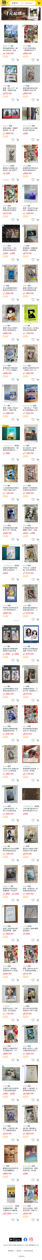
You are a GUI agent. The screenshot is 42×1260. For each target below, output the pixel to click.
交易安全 (22, 1256)
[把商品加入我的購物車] (17, 59)
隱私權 (19, 1251)
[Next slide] (18, 34)
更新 (36, 1245)
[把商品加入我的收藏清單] (13, 59)
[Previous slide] (3, 34)
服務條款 (11, 1251)
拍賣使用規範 (28, 1251)
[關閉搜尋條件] (22, 3)
